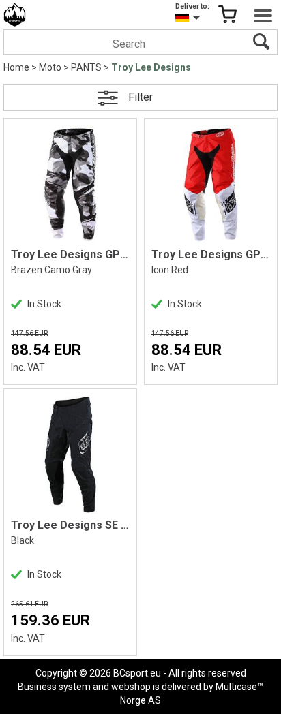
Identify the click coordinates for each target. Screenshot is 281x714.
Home (16, 67)
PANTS (86, 67)
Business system (54, 686)
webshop (131, 686)
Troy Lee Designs (151, 67)
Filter (140, 97)
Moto (50, 67)
